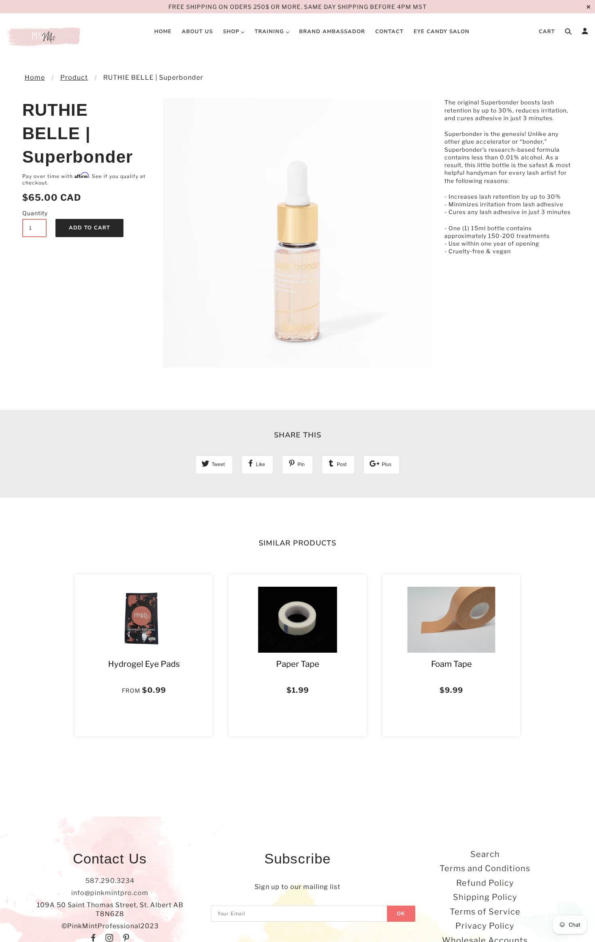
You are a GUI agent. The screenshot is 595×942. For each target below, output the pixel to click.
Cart (547, 31)
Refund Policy (485, 883)
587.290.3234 (109, 881)
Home (35, 77)
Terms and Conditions (485, 868)
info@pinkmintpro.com (110, 893)
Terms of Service (485, 912)
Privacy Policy (484, 926)
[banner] (44, 36)
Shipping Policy (485, 897)
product (74, 77)
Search (485, 854)
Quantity (34, 213)
